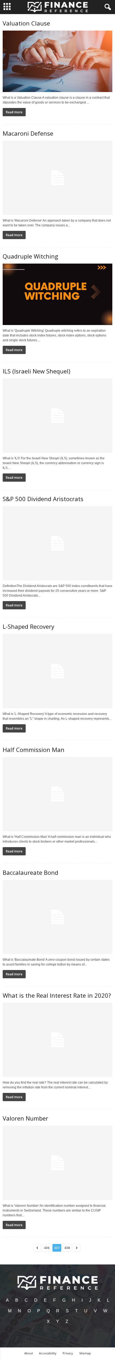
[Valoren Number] (57, 1163)
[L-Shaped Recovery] (57, 671)
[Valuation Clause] (57, 61)
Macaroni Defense (28, 133)
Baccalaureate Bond (30, 872)
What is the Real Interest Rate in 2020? (57, 995)
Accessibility (47, 1353)
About (28, 1353)
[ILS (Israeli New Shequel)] (57, 415)
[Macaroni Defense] (57, 178)
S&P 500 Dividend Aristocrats (43, 499)
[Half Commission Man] (57, 794)
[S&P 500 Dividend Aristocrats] (57, 543)
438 (67, 1248)
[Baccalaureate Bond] (57, 917)
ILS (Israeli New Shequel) (36, 371)
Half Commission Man (33, 750)
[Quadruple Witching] (57, 294)
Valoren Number (25, 1118)
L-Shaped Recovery (28, 626)
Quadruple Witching (30, 256)
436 (46, 1248)
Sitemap (85, 1353)
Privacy (68, 1353)
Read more (14, 112)
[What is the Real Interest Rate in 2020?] (57, 1040)
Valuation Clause (26, 23)
